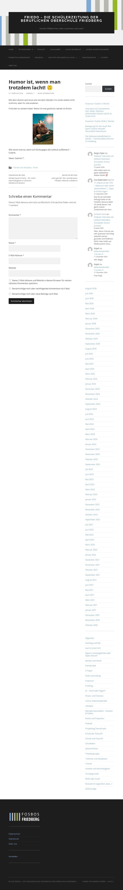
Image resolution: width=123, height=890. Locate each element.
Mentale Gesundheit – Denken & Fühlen (99, 712)
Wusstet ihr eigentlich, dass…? (63, 57)
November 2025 (92, 333)
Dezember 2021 (92, 560)
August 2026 (91, 288)
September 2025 (92, 343)
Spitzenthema (24, 49)
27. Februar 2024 (16, 93)
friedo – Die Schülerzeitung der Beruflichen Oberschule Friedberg (45, 881)
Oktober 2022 (91, 514)
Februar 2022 (91, 549)
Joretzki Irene (100, 214)
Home (11, 49)
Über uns (13, 65)
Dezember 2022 (92, 504)
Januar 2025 (90, 384)
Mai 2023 (89, 479)
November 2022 (92, 509)
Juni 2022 (89, 529)
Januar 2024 (90, 444)
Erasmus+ (39, 57)
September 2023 (92, 464)
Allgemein (89, 638)
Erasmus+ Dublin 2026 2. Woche (99, 121)
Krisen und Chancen (94, 695)
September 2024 (92, 404)
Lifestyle (89, 706)
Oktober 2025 (91, 338)
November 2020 (92, 620)
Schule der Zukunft (93, 733)
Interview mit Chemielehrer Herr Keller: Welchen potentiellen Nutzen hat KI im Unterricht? (98, 112)
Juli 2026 (89, 293)
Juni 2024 (89, 419)
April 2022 (89, 539)
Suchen (88, 83)
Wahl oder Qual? (92, 778)
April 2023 (89, 484)
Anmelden (13, 856)
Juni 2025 (89, 358)
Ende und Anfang (93, 675)
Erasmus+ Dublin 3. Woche (97, 103)
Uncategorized (91, 773)
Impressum (14, 838)
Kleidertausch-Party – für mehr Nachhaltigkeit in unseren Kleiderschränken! (22, 179)
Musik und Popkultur (94, 718)
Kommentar (15, 215)
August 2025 (91, 348)
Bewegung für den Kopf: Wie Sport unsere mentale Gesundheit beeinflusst (98, 129)
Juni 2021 (89, 585)
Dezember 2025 (92, 328)
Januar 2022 (90, 554)
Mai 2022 (89, 534)
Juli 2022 (89, 524)
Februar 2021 (91, 605)
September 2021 (92, 575)
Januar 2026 (90, 323)
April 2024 (89, 429)
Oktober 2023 (91, 459)
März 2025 (90, 373)
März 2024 (90, 434)
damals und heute (93, 660)
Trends (35, 167)
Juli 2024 (89, 414)
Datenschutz (14, 834)
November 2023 (92, 454)
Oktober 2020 (91, 625)
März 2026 (90, 313)
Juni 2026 (89, 298)
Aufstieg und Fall (92, 643)
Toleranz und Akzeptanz (22, 167)
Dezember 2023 (92, 449)
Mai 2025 (89, 364)
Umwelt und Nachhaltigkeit (97, 768)
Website (12, 268)
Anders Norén (99, 881)
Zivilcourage (90, 788)
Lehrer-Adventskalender (97, 49)
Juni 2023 (89, 474)
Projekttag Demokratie (19, 57)
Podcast (41, 49)
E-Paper (104, 57)
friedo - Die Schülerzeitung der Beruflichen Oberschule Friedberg (61, 19)
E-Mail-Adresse (16, 255)
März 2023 (90, 489)
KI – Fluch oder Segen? (95, 690)
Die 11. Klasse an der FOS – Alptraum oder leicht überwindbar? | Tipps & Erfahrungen (104, 186)
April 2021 (89, 595)
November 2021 (92, 565)
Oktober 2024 (91, 399)
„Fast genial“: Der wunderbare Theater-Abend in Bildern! (64, 178)
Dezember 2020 (92, 615)
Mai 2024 (89, 424)
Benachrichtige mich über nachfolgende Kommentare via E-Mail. (41, 288)
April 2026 (89, 308)
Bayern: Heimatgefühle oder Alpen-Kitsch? (98, 654)
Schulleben (55, 49)
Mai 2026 (89, 303)
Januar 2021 (90, 610)
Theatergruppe (89, 57)
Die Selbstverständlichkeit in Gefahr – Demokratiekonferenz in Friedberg (99, 138)
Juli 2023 (89, 469)
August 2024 (91, 409)
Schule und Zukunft (94, 738)
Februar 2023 (91, 494)
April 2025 (89, 369)
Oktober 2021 (91, 569)
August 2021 (91, 580)
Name (12, 243)
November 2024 (92, 394)
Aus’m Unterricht (73, 49)
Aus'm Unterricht (93, 648)
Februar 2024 (91, 439)
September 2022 (92, 519)
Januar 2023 (90, 499)
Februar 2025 (91, 379)
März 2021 (90, 600)
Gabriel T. (30, 93)
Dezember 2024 (92, 389)
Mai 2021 (89, 590)
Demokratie (90, 665)
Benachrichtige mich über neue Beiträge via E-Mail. (35, 294)
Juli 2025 (89, 353)
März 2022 (90, 544)
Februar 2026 (91, 318)
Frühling (89, 686)
